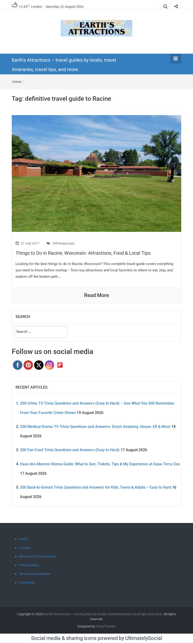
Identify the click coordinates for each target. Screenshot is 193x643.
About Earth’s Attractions (37, 556)
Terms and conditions (34, 574)
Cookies (24, 548)
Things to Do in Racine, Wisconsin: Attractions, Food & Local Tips (83, 253)
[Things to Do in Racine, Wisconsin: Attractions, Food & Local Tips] (96, 173)
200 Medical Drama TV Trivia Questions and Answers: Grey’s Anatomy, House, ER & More (95, 426)
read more (96, 295)
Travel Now (27, 582)
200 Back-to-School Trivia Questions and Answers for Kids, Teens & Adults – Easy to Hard (95, 487)
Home (16, 82)
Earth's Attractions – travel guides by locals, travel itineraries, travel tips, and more (103, 614)
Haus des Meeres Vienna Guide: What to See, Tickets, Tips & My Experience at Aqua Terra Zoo (100, 464)
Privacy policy (29, 565)
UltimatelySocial (143, 638)
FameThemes (106, 626)
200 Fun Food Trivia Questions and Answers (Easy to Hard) (70, 450)
